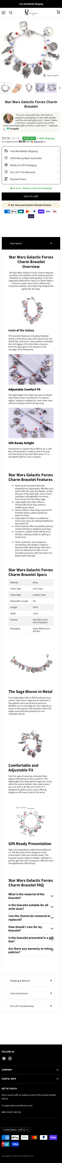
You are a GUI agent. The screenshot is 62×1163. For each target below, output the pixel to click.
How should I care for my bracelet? (25, 928)
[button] (31, 141)
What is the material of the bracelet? (26, 896)
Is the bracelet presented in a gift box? (31, 939)
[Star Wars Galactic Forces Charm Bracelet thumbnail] (5, 87)
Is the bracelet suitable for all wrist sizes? (28, 907)
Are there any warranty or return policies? (30, 950)
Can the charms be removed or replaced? (29, 917)
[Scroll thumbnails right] (59, 88)
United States (14, 1129)
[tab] (31, 243)
